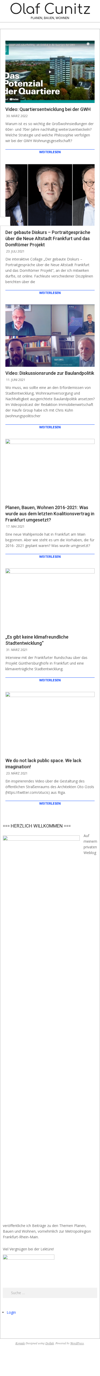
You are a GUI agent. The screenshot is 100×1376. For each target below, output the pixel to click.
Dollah (49, 1343)
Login (11, 1312)
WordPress (77, 1343)
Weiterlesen (50, 152)
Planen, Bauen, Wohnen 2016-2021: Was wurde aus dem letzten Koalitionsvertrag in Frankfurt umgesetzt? (49, 513)
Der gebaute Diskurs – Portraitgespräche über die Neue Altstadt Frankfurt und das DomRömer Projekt (47, 238)
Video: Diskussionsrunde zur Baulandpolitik (49, 373)
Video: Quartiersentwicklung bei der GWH (48, 109)
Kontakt (20, 1343)
